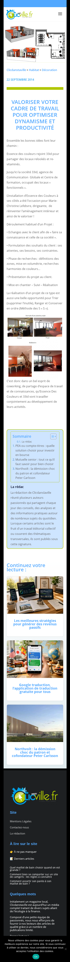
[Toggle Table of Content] (52, 436)
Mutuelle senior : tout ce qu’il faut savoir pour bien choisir (35, 462)
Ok (36, 956)
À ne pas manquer (25, 851)
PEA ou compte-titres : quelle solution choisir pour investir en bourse (35, 450)
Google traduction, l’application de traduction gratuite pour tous (35, 670)
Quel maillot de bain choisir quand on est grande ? (35, 869)
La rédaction (17, 833)
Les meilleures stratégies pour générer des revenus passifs (35, 606)
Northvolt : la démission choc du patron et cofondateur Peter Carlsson (35, 473)
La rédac (27, 441)
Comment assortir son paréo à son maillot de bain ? (30, 882)
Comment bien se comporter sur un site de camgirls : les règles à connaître (34, 875)
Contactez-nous (19, 827)
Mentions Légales (20, 821)
